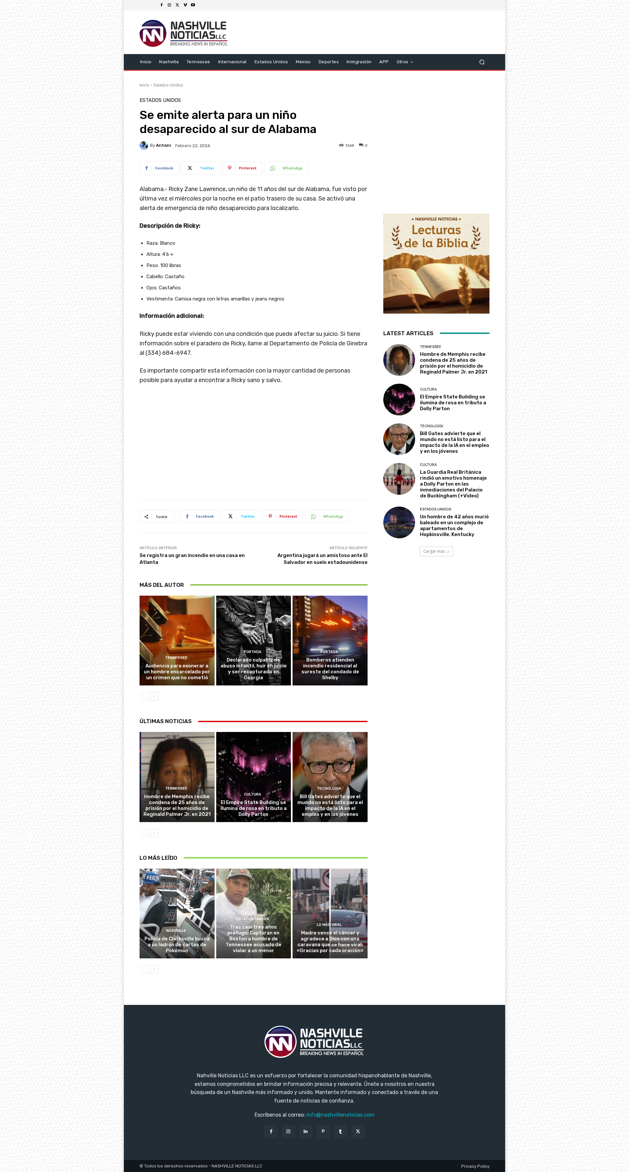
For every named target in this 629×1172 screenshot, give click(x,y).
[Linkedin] (305, 1131)
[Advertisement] (254, 444)
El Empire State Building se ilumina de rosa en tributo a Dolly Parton (253, 808)
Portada (252, 652)
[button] (481, 61)
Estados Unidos (168, 85)
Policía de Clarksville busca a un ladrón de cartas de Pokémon (177, 944)
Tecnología (329, 788)
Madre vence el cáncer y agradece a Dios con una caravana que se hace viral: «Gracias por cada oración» (330, 941)
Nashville (176, 930)
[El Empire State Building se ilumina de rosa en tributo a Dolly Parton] (253, 777)
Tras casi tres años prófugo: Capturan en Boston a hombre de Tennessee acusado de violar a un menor (253, 938)
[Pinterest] (323, 1131)
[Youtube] (193, 5)
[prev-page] (144, 696)
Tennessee (176, 658)
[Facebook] (161, 5)
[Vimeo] (185, 5)
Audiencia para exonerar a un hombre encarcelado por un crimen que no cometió (177, 672)
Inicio (144, 85)
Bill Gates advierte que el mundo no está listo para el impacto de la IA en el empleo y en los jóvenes (330, 805)
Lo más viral (329, 925)
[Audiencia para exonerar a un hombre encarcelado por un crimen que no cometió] (177, 640)
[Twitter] (177, 5)
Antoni (163, 145)
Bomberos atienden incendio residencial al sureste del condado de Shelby (330, 669)
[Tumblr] (340, 1131)
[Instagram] (169, 5)
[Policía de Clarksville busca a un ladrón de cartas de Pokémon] (177, 913)
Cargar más (434, 551)
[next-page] (154, 696)
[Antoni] (145, 145)
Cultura (252, 794)
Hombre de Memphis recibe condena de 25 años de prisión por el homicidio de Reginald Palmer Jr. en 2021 (177, 805)
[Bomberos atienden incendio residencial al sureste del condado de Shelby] (330, 640)
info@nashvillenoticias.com (340, 1115)
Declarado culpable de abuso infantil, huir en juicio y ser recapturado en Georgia (253, 669)
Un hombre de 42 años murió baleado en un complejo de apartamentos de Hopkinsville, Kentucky (454, 525)
